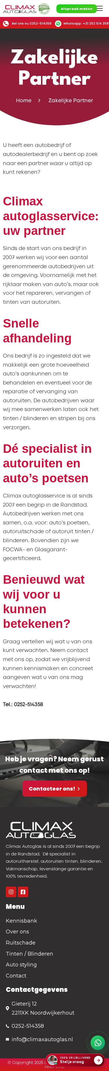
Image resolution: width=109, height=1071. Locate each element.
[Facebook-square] (23, 892)
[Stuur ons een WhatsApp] (98, 1043)
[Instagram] (11, 892)
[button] (99, 8)
